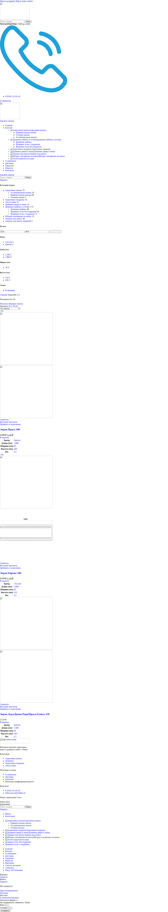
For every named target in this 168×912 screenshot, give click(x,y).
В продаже (10, 290)
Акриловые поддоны (41, 149)
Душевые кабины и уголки (49, 139)
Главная (4, 295)
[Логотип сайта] (15, 19)
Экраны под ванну (37, 154)
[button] (4, 437)
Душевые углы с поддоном (28, 144)
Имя (2, 905)
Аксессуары (28, 158)
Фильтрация (55, 232)
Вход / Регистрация (14, 870)
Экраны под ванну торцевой (18, 221)
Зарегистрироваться (9, 891)
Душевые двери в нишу (44, 151)
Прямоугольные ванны (26, 132)
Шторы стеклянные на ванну (52, 156)
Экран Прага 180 (10, 429)
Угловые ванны (23, 135)
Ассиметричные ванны (26, 137)
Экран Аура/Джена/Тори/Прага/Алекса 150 (24, 714)
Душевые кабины (24, 142)
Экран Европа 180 (10, 573)
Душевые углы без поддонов (28, 147)
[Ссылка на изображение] (15, 743)
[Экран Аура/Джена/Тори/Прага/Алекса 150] (26, 649)
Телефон (4, 908)
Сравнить (9, 868)
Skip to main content (24, 1)
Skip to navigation (8, 1)
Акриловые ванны (37, 130)
